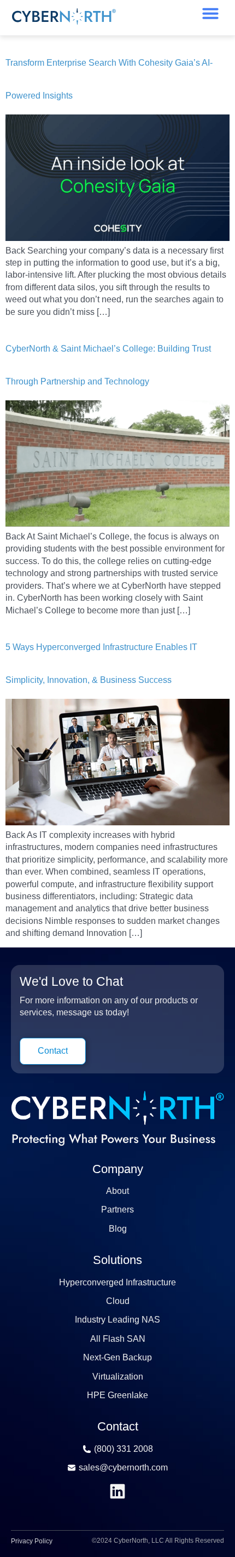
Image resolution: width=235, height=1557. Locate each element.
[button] (210, 13)
